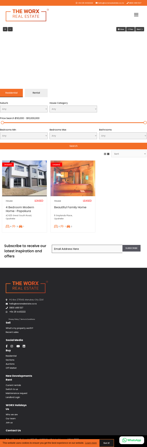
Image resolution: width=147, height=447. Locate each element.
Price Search (19, 118)
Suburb (4, 103)
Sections (10, 359)
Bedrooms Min (8, 129)
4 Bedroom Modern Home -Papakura (20, 209)
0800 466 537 (134, 3)
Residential (11, 355)
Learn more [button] (91, 443)
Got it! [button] (107, 443)
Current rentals (13, 385)
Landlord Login (13, 397)
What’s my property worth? (19, 328)
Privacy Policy (14, 319)
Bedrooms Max (58, 129)
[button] (136, 15)
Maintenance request (16, 393)
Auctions (10, 363)
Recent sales (12, 332)
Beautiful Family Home (70, 207)
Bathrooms (105, 129)
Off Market (11, 368)
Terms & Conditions (28, 319)
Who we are (12, 414)
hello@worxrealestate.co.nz (110, 3)
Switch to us (12, 389)
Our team (11, 418)
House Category (59, 103)
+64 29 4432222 (85, 3)
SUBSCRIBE (131, 248)
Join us (9, 422)
